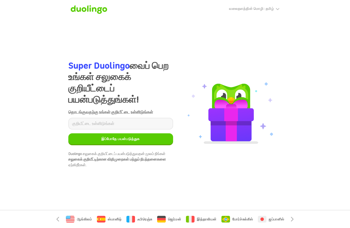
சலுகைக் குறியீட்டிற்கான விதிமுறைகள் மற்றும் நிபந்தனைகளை (117, 159)
